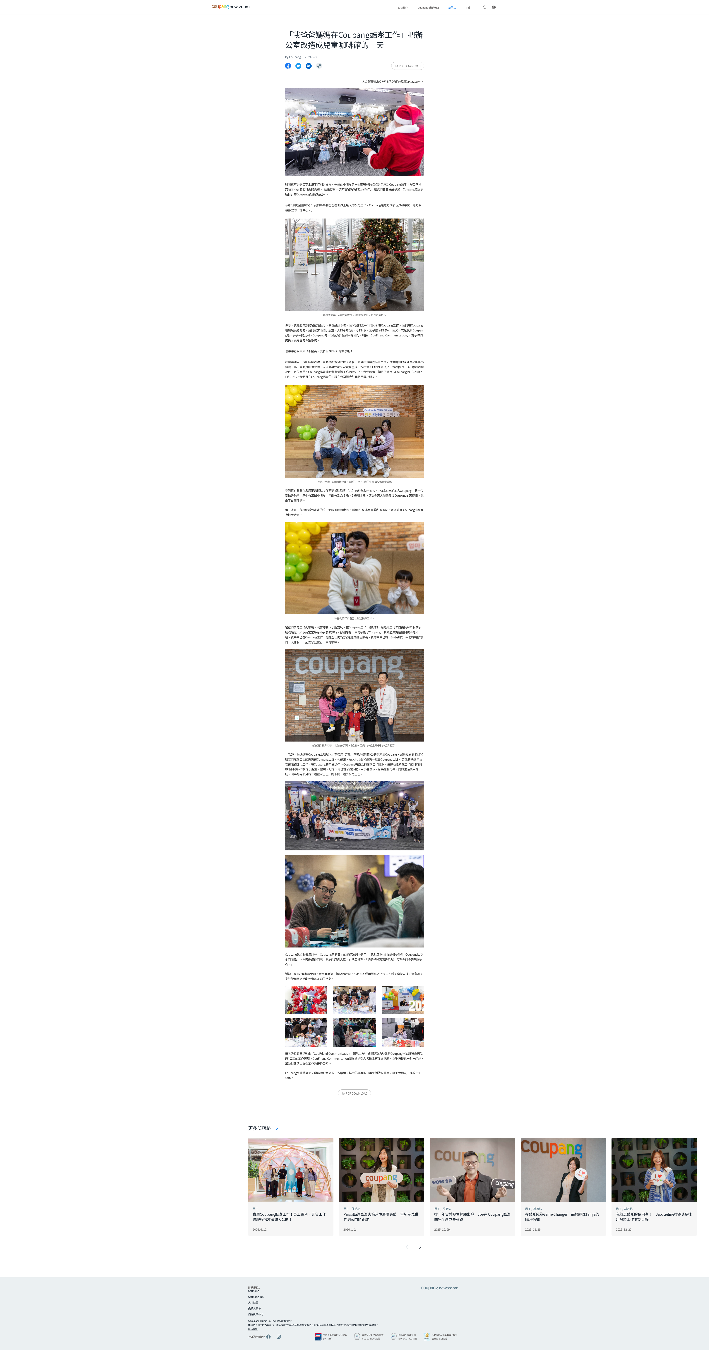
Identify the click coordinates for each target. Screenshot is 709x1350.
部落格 (452, 7)
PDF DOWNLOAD (409, 66)
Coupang (253, 1291)
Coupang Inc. (256, 1297)
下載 (467, 7)
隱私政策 (253, 1329)
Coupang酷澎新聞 (428, 7)
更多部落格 (259, 1128)
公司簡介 (403, 7)
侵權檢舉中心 (255, 1314)
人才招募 (253, 1302)
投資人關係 (254, 1308)
